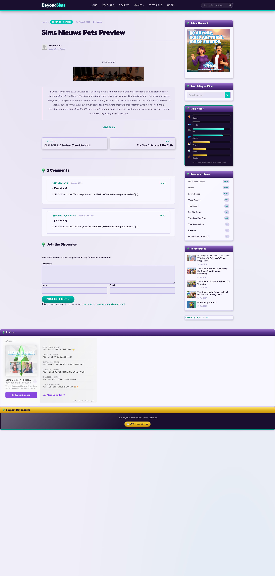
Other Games (208, 199)
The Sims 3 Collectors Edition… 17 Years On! (213, 282)
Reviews (124, 5)
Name (44, 285)
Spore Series (208, 193)
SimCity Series (208, 212)
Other (208, 187)
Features (108, 5)
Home (94, 5)
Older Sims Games (61, 22)
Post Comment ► (58, 299)
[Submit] (227, 95)
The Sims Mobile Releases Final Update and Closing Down (212, 293)
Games (138, 5)
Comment (47, 263)
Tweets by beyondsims (196, 317)
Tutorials (155, 5)
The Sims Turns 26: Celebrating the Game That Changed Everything (212, 271)
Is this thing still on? (207, 302)
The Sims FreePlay (208, 218)
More (170, 5)
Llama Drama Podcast (208, 236)
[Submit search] (230, 5)
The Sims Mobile (208, 224)
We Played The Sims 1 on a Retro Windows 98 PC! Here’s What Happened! (213, 258)
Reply (163, 183)
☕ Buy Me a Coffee (137, 424)
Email (112, 285)
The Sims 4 (208, 205)
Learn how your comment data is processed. (103, 304)
